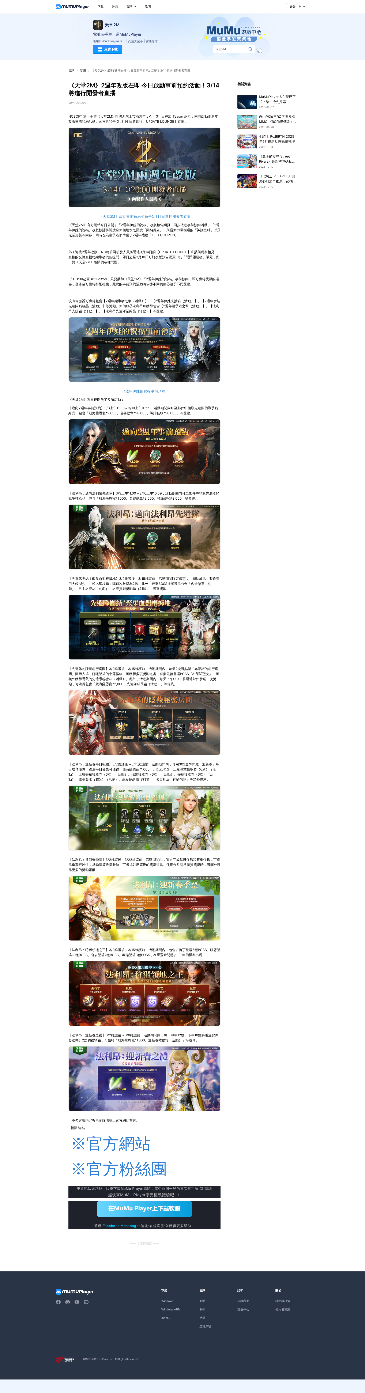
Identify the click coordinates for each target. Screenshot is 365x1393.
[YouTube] (76, 1302)
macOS (166, 1318)
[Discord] (67, 1302)
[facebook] (58, 1302)
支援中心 (243, 1309)
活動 (202, 1318)
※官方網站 (111, 1143)
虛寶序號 (205, 1326)
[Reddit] (86, 1302)
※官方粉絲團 (119, 1169)
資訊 (71, 70)
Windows (167, 1301)
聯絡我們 (243, 1301)
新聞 (83, 70)
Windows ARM (171, 1309)
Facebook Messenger (121, 1225)
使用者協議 (282, 1309)
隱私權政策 (282, 1301)
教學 (202, 1309)
